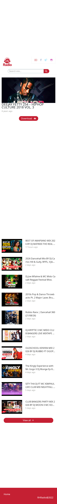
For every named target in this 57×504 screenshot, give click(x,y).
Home (7, 494)
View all (27, 420)
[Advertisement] (28, 28)
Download (27, 118)
